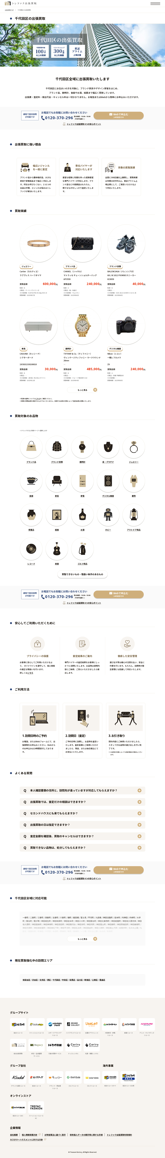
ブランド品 (70, 266)
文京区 (42, 979)
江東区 (95, 979)
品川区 (80, 979)
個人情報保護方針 (29, 1134)
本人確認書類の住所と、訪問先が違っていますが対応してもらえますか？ (73, 790)
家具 (23, 348)
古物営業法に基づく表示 (55, 1134)
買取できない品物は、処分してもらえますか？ (58, 847)
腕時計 (68, 348)
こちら (30, 672)
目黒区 (72, 979)
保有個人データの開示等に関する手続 (86, 1134)
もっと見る (82, 938)
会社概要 (14, 1134)
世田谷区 (26, 979)
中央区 (65, 979)
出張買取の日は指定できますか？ (50, 825)
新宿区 (87, 979)
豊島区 (102, 979)
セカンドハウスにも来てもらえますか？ (54, 813)
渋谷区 (35, 979)
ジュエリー (26, 266)
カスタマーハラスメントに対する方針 (26, 1139)
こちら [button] (38, 399)
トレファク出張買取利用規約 (119, 1134)
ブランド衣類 (115, 266)
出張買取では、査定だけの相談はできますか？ (58, 802)
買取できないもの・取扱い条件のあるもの (82, 574)
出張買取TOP (9, 10)
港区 (49, 979)
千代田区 (56, 979)
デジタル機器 (115, 348)
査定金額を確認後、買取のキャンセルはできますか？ (62, 836)
